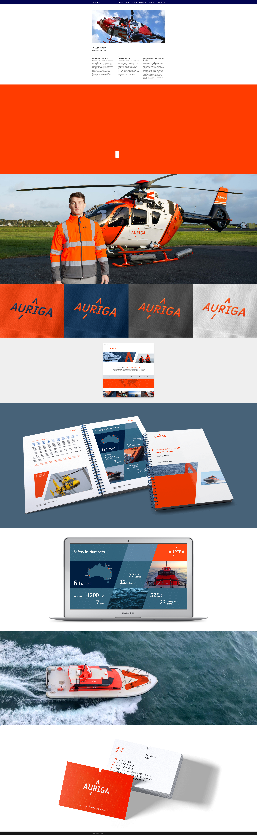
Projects (127, 2)
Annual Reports (143, 2)
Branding (134, 2)
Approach (120, 2)
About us (151, 2)
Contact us (159, 2)
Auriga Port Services (99, 50)
